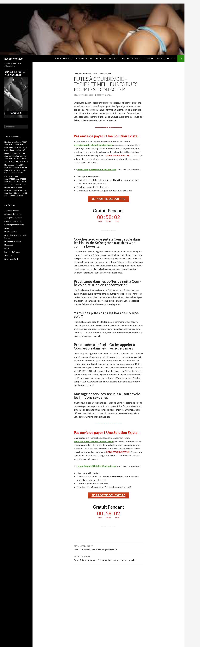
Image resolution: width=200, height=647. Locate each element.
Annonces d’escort (165, 58)
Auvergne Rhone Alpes (13, 217)
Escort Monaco (13, 58)
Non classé (8, 245)
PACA (6, 248)
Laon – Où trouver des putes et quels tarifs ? (95, 548)
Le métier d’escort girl (131, 58)
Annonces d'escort (11, 210)
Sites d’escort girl (84, 58)
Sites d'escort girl (11, 259)
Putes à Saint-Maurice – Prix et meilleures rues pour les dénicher (105, 558)
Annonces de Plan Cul (12, 214)
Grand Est (8, 228)
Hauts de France (10, 232)
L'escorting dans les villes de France (92, 74)
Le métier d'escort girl (13, 241)
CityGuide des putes (63, 58)
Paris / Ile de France (12, 252)
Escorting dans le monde (14, 225)
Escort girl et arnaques (106, 58)
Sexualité (149, 58)
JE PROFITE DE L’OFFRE (108, 198)
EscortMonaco (104, 95)
